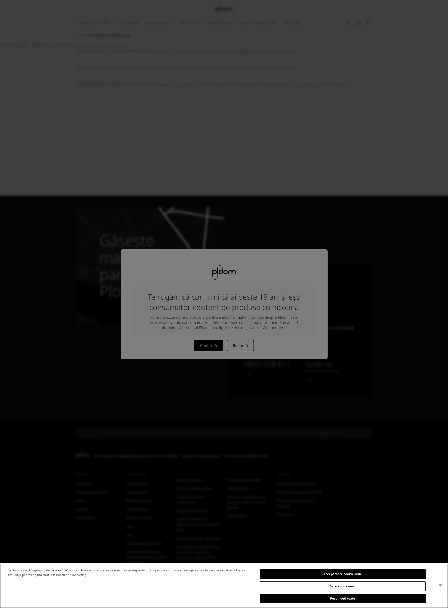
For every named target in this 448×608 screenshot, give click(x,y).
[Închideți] (440, 585)
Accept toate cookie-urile (342, 574)
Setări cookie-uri (342, 586)
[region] (224, 585)
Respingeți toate (342, 598)
